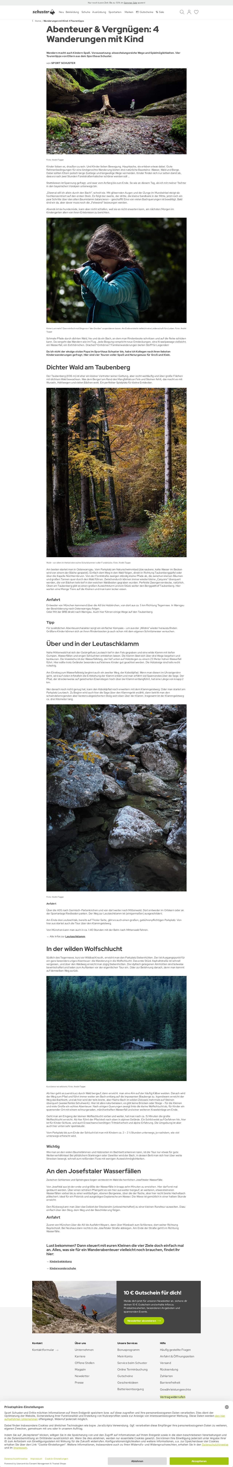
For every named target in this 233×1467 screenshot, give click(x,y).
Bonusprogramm (128, 1350)
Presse (79, 1382)
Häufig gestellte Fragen (175, 1350)
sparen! (141, 2)
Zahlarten (166, 1376)
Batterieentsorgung (130, 1389)
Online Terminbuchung (132, 1369)
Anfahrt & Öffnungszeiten (177, 1356)
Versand (165, 1363)
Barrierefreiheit (170, 1382)
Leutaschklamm (75, 936)
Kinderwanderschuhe (63, 1268)
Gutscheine (125, 1376)
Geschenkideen (127, 1382)
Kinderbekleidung (61, 1261)
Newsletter (82, 1376)
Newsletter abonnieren (141, 1320)
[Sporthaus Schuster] (43, 12)
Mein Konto (125, 1356)
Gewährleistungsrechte (175, 1389)
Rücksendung (169, 1369)
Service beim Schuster (132, 1363)
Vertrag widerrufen (172, 1397)
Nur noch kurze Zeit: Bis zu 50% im (106, 2)
